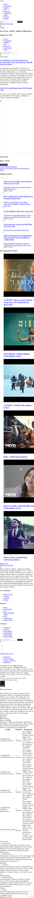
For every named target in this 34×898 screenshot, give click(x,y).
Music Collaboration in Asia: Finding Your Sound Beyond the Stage (18, 197)
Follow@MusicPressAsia (8, 167)
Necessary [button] (3, 717)
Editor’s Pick (8, 594)
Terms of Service (9, 660)
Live (5, 9)
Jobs (5, 616)
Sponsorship (8, 636)
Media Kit (7, 662)
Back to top (4, 563)
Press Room (8, 631)
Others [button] (2, 888)
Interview (7, 11)
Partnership (8, 635)
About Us (7, 627)
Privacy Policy (9, 659)
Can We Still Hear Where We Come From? (18, 211)
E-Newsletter (8, 633)
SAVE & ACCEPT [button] (6, 897)
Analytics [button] (3, 863)
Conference (8, 13)
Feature (6, 17)
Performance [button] (4, 852)
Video (6, 15)
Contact (6, 629)
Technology (8, 6)
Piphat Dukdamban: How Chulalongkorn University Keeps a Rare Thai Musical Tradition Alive (18, 238)
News (5, 4)
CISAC (2, 27)
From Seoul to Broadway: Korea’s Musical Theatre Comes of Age (18, 182)
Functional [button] (4, 841)
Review (6, 18)
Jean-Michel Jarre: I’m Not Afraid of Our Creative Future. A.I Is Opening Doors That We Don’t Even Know (16, 62)
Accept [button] (14, 680)
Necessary (5, 718)
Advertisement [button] (5, 875)
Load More (4, 164)
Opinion (6, 8)
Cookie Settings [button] (6, 680)
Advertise (7, 657)
